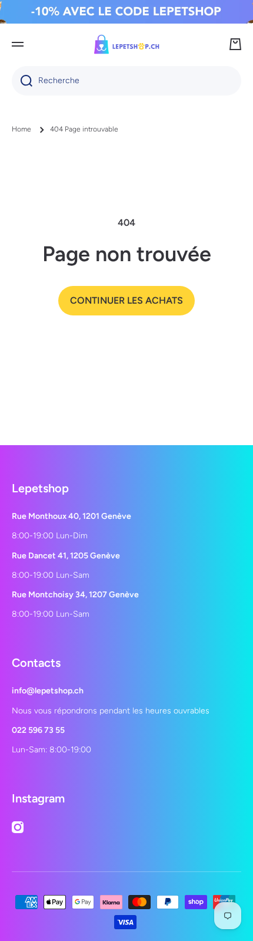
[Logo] (126, 44)
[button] (235, 44)
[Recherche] (22, 81)
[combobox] (126, 81)
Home (21, 129)
